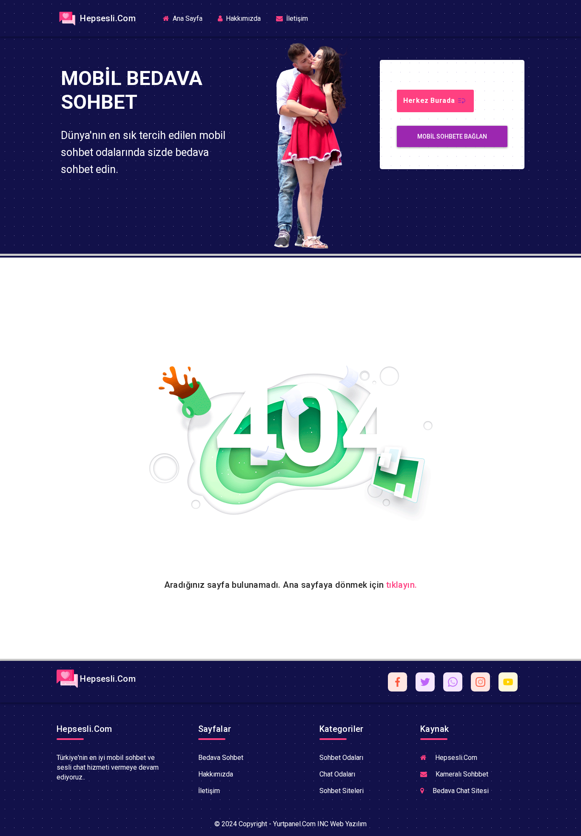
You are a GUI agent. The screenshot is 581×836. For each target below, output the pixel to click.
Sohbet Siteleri (341, 791)
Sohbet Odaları (341, 758)
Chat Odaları (337, 774)
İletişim (296, 18)
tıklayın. (401, 585)
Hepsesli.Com (107, 18)
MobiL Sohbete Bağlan (452, 136)
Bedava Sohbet (220, 758)
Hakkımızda (242, 18)
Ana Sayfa (190, 18)
